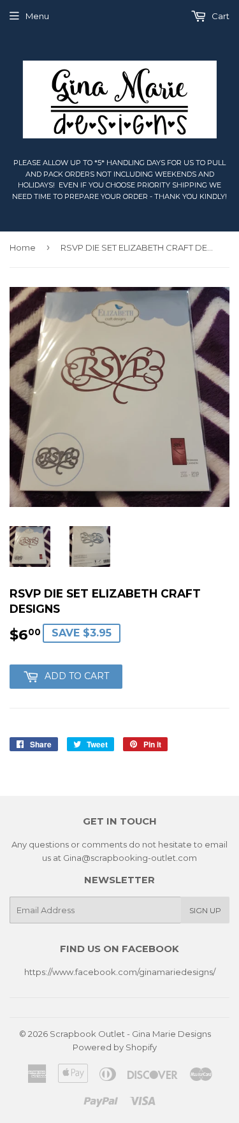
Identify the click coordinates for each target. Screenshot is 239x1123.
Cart (219, 16)
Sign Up (205, 910)
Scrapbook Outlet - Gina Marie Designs (130, 1034)
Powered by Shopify (115, 1047)
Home (23, 247)
